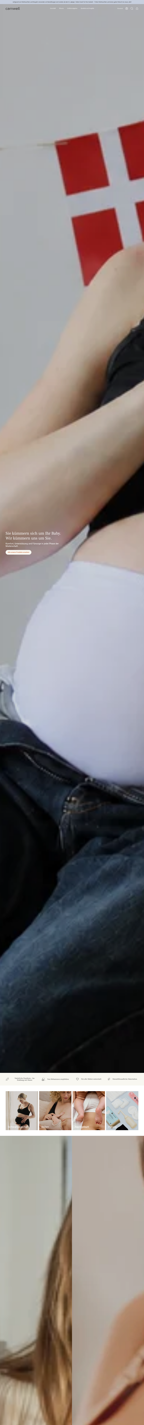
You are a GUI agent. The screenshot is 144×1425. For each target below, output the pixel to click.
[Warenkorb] (137, 8)
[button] (49, 8)
